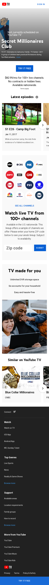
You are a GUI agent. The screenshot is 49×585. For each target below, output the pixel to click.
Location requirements (13, 505)
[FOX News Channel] (19, 185)
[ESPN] (10, 175)
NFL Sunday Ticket (11, 448)
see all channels (24, 205)
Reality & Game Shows (13, 477)
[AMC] (19, 175)
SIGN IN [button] (41, 4)
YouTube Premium (12, 547)
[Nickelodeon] (29, 195)
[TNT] (39, 195)
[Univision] (39, 185)
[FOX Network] (29, 165)
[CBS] (19, 165)
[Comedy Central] (39, 175)
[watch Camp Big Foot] (21, 114)
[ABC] (10, 165)
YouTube (8, 540)
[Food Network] (10, 185)
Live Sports (8, 463)
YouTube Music (10, 554)
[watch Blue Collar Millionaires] (21, 377)
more (18, 57)
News (6, 470)
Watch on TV (9, 428)
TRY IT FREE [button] (24, 68)
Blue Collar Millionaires (19, 392)
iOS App (7, 435)
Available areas (10, 498)
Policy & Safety (29, 573)
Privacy (7, 573)
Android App (9, 441)
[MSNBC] (10, 195)
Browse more (9, 483)
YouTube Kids (9, 560)
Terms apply (24, 89)
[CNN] (29, 175)
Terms (16, 573)
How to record (10, 518)
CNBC (7, 397)
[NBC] (39, 165)
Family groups (10, 512)
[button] (43, 125)
